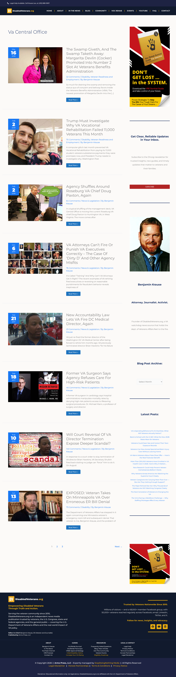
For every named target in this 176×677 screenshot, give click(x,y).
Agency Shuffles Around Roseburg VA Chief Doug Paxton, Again (88, 191)
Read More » (74, 99)
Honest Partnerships (127, 653)
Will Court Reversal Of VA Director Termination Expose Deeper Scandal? (88, 439)
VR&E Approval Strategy (74, 651)
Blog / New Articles (101, 648)
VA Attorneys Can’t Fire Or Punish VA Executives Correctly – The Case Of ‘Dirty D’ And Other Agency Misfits (90, 254)
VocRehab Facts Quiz (74, 648)
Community (100, 11)
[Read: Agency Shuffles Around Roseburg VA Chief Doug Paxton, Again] (35, 202)
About (60, 11)
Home (49, 11)
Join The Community (101, 651)
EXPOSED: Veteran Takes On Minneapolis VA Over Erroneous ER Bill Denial (88, 497)
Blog (87, 11)
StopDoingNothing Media (107, 663)
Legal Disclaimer (127, 655)
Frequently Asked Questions (101, 646)
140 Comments (73, 449)
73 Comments (73, 507)
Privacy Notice (127, 648)
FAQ (154, 11)
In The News (74, 11)
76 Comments (73, 268)
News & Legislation (91, 201)
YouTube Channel (48, 651)
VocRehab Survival (75, 646)
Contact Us (48, 655)
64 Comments (73, 201)
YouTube (143, 11)
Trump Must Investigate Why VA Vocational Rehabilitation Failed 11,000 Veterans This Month (90, 127)
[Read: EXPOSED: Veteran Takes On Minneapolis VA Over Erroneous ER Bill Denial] (35, 506)
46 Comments (73, 388)
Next (118, 546)
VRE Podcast (48, 653)
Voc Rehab (116, 11)
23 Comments (73, 329)
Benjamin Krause (48, 646)
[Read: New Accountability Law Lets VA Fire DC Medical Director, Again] (35, 329)
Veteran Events (101, 653)
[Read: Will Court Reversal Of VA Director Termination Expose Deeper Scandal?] (35, 450)
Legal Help (127, 646)
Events (130, 11)
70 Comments (73, 139)
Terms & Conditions (128, 651)
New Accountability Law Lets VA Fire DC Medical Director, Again (87, 319)
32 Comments (73, 77)
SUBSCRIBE (149, 187)
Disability (85, 77)
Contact (165, 11)
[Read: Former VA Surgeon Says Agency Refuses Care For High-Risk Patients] (35, 386)
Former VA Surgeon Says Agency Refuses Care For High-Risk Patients (88, 377)
